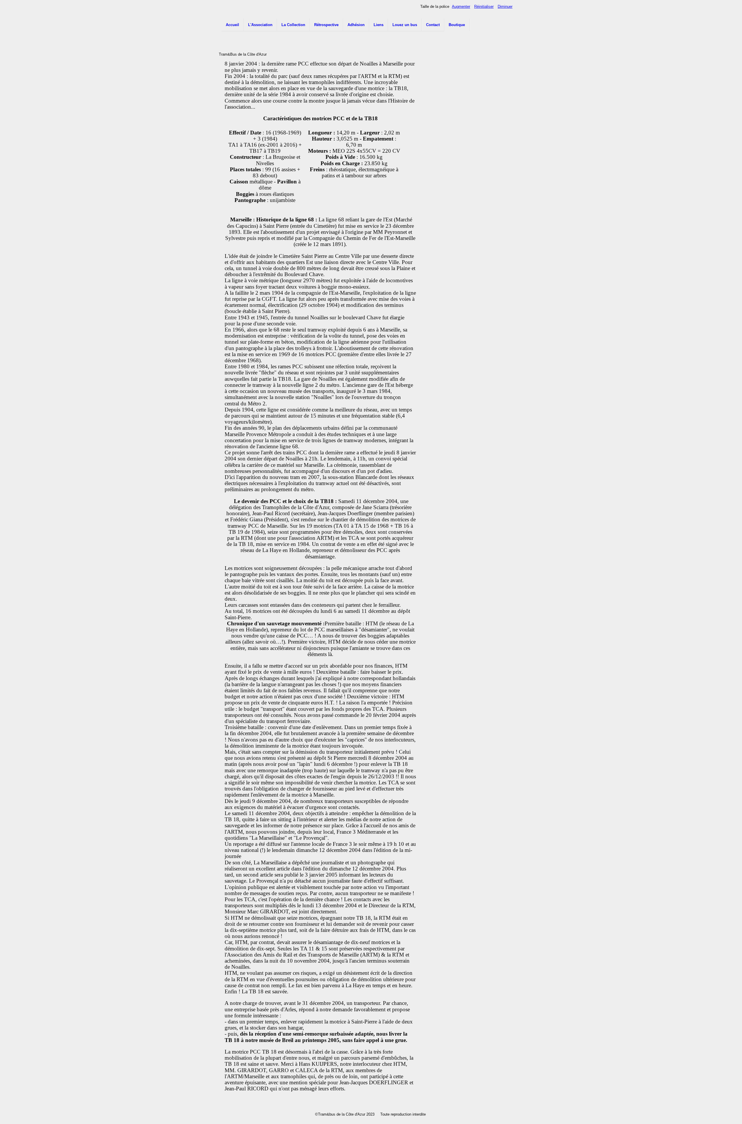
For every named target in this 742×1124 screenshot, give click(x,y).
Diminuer (505, 6)
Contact (433, 25)
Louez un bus (404, 25)
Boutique (457, 25)
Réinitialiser (484, 6)
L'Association (260, 25)
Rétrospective (326, 25)
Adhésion (356, 25)
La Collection (293, 25)
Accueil (232, 25)
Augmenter (461, 6)
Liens (378, 25)
